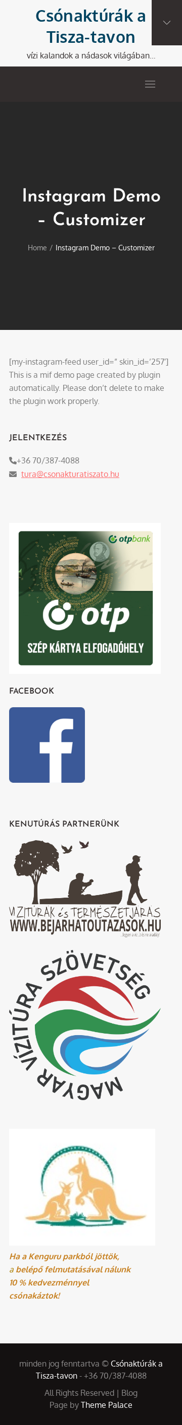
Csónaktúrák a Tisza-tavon (90, 26)
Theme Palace (106, 1405)
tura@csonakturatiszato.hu (70, 474)
